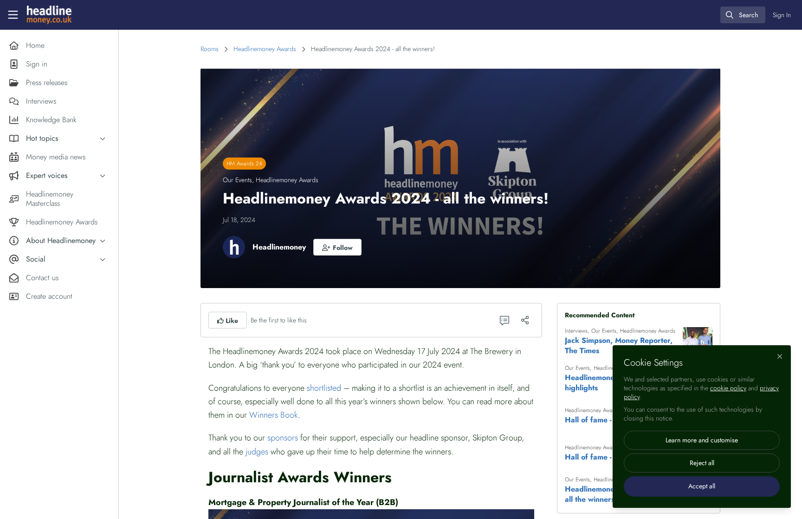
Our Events (237, 179)
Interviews (576, 331)
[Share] (525, 320)
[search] (742, 15)
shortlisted (324, 388)
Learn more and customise (702, 440)
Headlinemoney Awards (264, 48)
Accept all (701, 486)
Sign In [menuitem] (782, 15)
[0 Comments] (504, 320)
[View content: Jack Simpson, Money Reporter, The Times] (697, 342)
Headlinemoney (279, 247)
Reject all (702, 462)
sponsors (282, 438)
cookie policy (728, 388)
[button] (337, 247)
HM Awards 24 (244, 163)
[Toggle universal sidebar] (13, 15)
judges (257, 452)
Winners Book (273, 415)
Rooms (209, 48)
